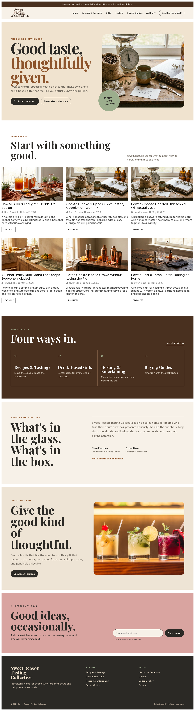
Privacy (142, 685)
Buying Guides (135, 13)
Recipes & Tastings (92, 13)
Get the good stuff (172, 13)
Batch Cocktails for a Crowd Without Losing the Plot (94, 276)
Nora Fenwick (11, 212)
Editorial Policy (146, 680)
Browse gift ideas (24, 573)
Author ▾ (150, 13)
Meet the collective (56, 101)
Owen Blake (10, 283)
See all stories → (175, 343)
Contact (143, 676)
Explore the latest (25, 101)
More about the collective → (109, 458)
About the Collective (149, 672)
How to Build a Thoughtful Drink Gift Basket (28, 206)
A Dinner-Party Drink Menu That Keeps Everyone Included (31, 276)
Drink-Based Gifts (95, 676)
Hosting (119, 13)
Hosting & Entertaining (97, 680)
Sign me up (174, 633)
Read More (9, 229)
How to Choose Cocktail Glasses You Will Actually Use (159, 206)
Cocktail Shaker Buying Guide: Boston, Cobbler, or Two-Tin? (95, 206)
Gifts (108, 13)
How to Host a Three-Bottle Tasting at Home (160, 276)
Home (75, 13)
